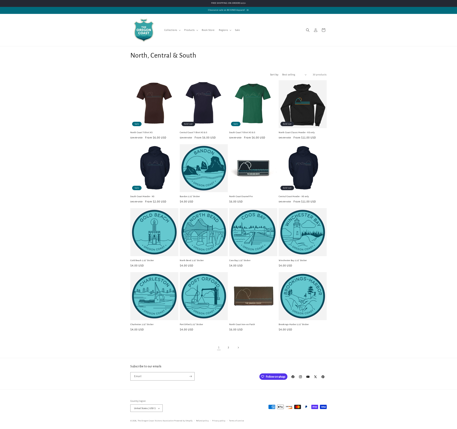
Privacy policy (218, 420)
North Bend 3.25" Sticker (192, 260)
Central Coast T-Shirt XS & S (193, 132)
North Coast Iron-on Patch (242, 324)
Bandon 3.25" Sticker (190, 196)
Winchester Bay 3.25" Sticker (293, 260)
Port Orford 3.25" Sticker (191, 324)
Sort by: (274, 74)
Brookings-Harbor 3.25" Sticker (294, 324)
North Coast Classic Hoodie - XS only (297, 132)
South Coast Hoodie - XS (142, 196)
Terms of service (236, 420)
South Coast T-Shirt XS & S (242, 132)
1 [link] (219, 347)
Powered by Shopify (183, 421)
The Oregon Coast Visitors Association (156, 421)
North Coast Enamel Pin (241, 196)
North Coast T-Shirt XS (141, 132)
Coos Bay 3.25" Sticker (239, 260)
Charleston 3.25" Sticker (142, 324)
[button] (172, 30)
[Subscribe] (190, 376)
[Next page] (238, 347)
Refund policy (202, 420)
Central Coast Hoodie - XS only (294, 196)
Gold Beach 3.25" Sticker (142, 260)
